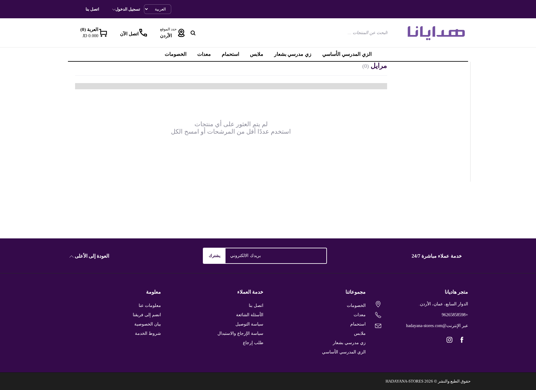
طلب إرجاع (253, 342)
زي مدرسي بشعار (293, 54)
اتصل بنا (92, 9)
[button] (92, 32)
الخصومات (175, 54)
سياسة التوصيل (249, 324)
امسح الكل (185, 131)
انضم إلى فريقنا (147, 314)
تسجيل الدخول (127, 9)
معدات (204, 54)
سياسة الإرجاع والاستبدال (240, 333)
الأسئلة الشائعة (249, 314)
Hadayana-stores (404, 381)
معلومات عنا (150, 305)
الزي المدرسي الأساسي (347, 54)
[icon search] (193, 33)
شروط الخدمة (148, 333)
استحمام (230, 54)
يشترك (215, 255)
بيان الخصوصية (147, 324)
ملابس (256, 54)
